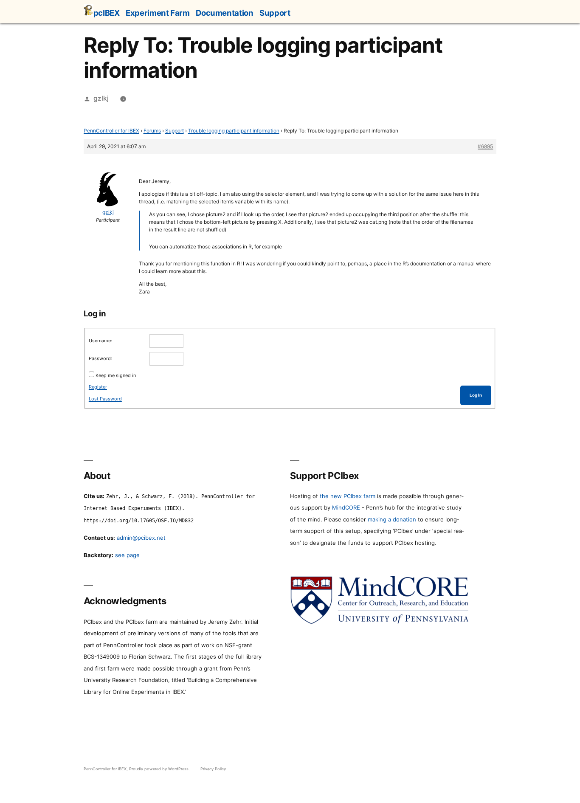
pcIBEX (106, 12)
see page (127, 555)
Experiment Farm (157, 12)
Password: (100, 358)
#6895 (485, 146)
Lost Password (105, 399)
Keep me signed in (116, 375)
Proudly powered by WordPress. (160, 768)
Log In (476, 395)
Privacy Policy (213, 768)
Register (98, 387)
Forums (152, 130)
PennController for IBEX (111, 130)
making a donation (392, 519)
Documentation (224, 12)
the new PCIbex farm (347, 496)
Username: (100, 341)
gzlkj (101, 98)
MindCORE (346, 507)
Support (274, 12)
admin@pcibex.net (141, 537)
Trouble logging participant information (233, 130)
